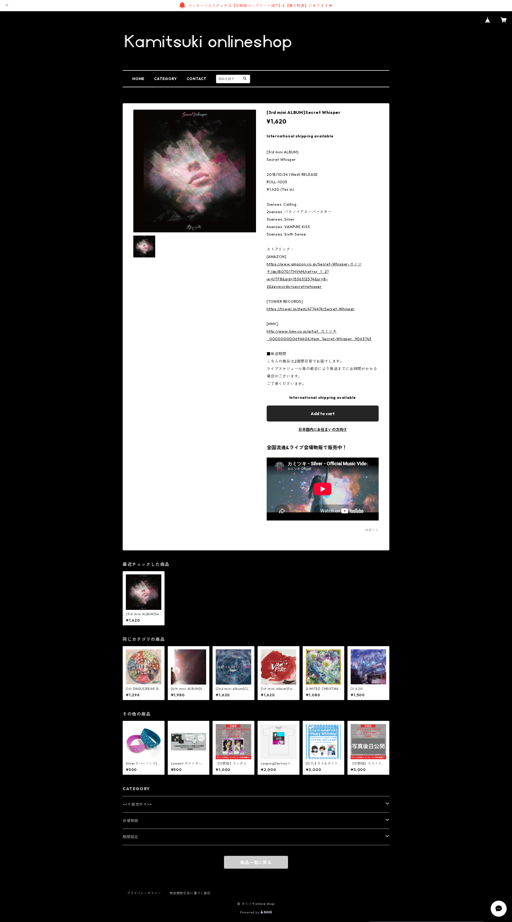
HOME (138, 78)
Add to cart (323, 413)
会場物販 (130, 820)
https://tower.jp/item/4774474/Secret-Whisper (311, 309)
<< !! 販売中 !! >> (137, 804)
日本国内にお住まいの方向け (322, 429)
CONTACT (197, 78)
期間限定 (130, 836)
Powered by (250, 912)
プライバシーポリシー (144, 893)
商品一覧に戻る (256, 862)
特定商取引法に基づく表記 (190, 893)
